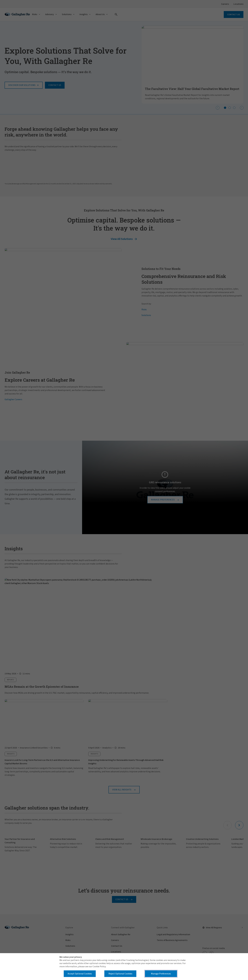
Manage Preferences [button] (161, 973)
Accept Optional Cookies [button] (80, 973)
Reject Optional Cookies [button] (120, 973)
